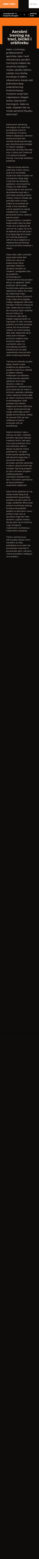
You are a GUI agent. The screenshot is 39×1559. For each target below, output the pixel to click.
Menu (35, 4)
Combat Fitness (9, 4)
